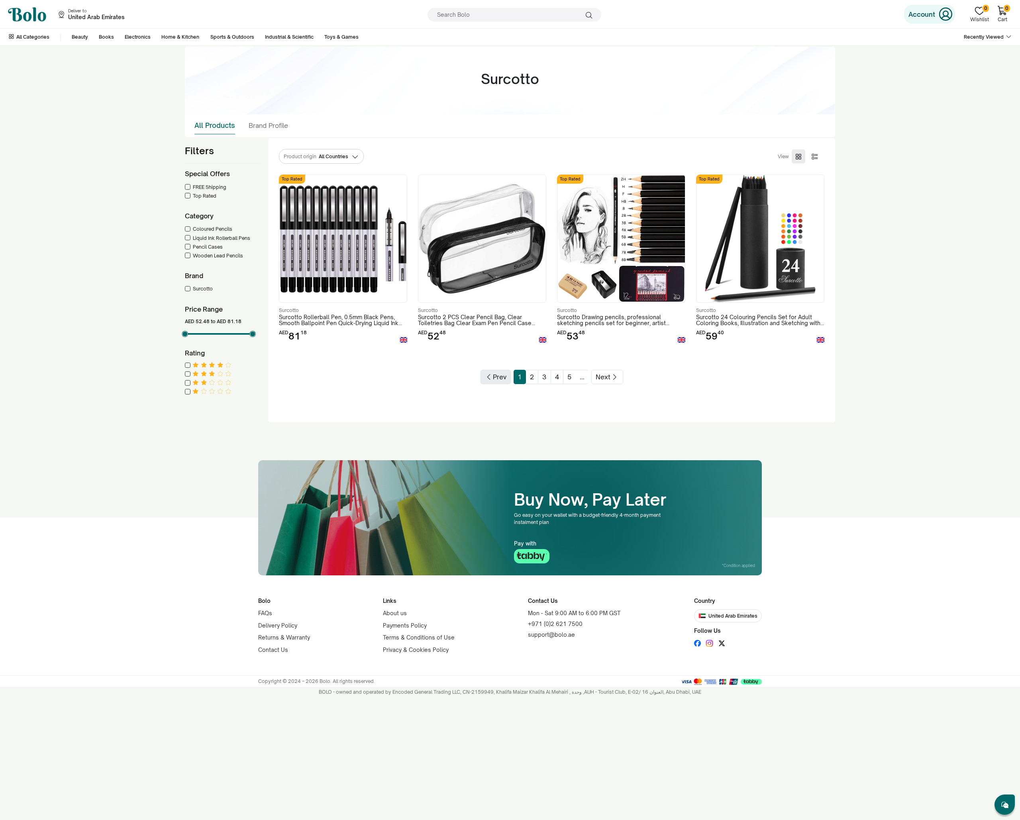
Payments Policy (405, 625)
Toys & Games (341, 37)
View (783, 156)
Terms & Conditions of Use (419, 637)
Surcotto (203, 289)
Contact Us (273, 649)
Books (106, 37)
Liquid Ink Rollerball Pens (221, 238)
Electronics (138, 37)
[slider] (185, 334)
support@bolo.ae (551, 634)
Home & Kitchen (180, 37)
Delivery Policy (277, 625)
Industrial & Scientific (289, 37)
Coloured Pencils (212, 229)
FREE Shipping (209, 187)
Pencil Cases (208, 247)
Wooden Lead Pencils (218, 256)
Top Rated (204, 196)
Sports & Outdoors (232, 37)
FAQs (265, 613)
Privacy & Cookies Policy (416, 649)
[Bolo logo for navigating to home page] (27, 14)
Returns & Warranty (284, 637)
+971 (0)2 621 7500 (555, 623)
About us (395, 613)
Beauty (80, 37)
